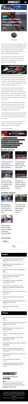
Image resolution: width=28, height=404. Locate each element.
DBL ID (14, 399)
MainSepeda (21, 397)
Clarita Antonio (16, 145)
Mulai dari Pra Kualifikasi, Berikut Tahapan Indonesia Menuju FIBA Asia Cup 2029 (20, 184)
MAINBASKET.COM (16, 392)
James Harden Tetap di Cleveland (11, 306)
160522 (15, 147)
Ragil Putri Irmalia (6, 278)
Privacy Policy (10, 397)
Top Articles (15, 397)
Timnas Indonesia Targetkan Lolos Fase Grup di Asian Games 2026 (20, 164)
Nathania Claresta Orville (7, 147)
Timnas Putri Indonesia (7, 140)
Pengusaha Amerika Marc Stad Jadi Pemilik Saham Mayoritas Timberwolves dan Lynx (13, 259)
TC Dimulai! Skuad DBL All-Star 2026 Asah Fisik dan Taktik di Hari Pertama (20, 208)
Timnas (5, 16)
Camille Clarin (13, 143)
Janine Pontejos (5, 143)
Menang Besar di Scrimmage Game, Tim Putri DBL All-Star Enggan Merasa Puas (7, 208)
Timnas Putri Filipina (6, 141)
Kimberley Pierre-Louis (7, 145)
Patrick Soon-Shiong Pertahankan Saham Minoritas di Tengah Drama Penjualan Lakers (13, 286)
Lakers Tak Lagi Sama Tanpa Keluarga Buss (13, 297)
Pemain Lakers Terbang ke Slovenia (11, 359)
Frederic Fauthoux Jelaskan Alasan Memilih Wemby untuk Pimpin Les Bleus (13, 275)
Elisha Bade (19, 143)
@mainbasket (6, 376)
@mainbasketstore (13, 376)
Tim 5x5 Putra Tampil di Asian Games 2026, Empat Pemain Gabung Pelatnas (7, 164)
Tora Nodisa (5, 261)
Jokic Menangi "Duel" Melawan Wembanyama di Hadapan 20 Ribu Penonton (14, 301)
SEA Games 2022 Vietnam (18, 140)
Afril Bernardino (15, 141)
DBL (2, 203)
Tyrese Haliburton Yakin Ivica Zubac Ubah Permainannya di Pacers (13, 281)
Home (4, 397)
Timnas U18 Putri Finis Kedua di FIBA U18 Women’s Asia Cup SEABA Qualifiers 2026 (6, 184)
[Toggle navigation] (3, 2)
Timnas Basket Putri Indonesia (10, 138)
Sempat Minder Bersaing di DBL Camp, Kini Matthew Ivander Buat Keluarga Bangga (6, 229)
